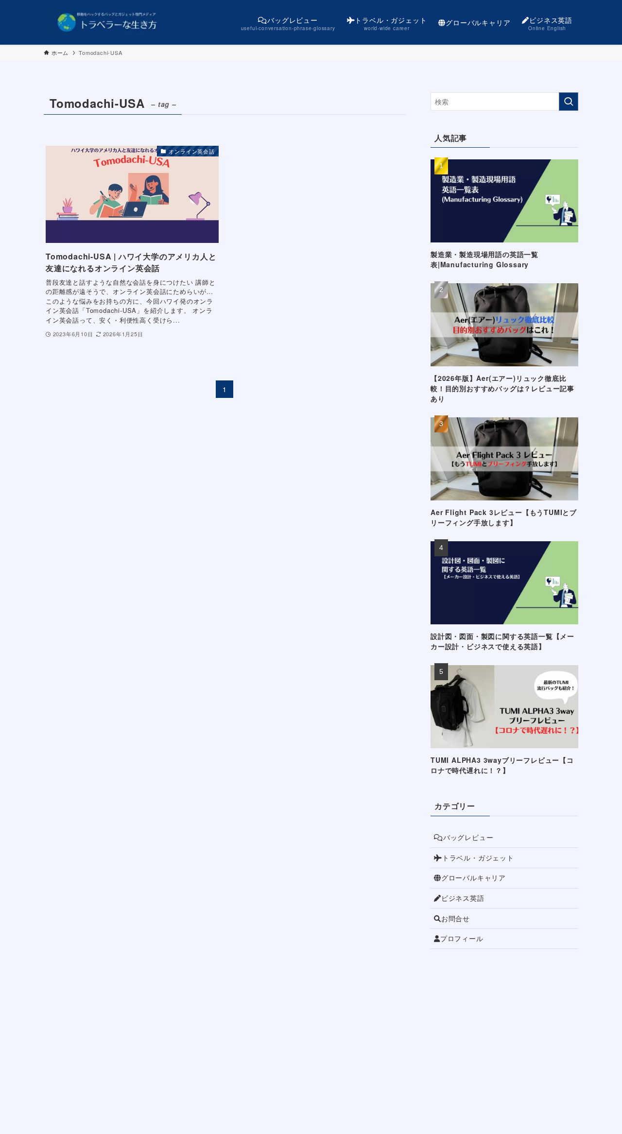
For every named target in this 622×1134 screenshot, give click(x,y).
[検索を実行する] (568, 101)
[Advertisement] (504, 1026)
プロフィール (462, 938)
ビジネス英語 (462, 898)
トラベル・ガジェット (478, 857)
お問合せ (455, 918)
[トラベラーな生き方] (108, 22)
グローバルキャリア (473, 877)
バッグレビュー (468, 837)
